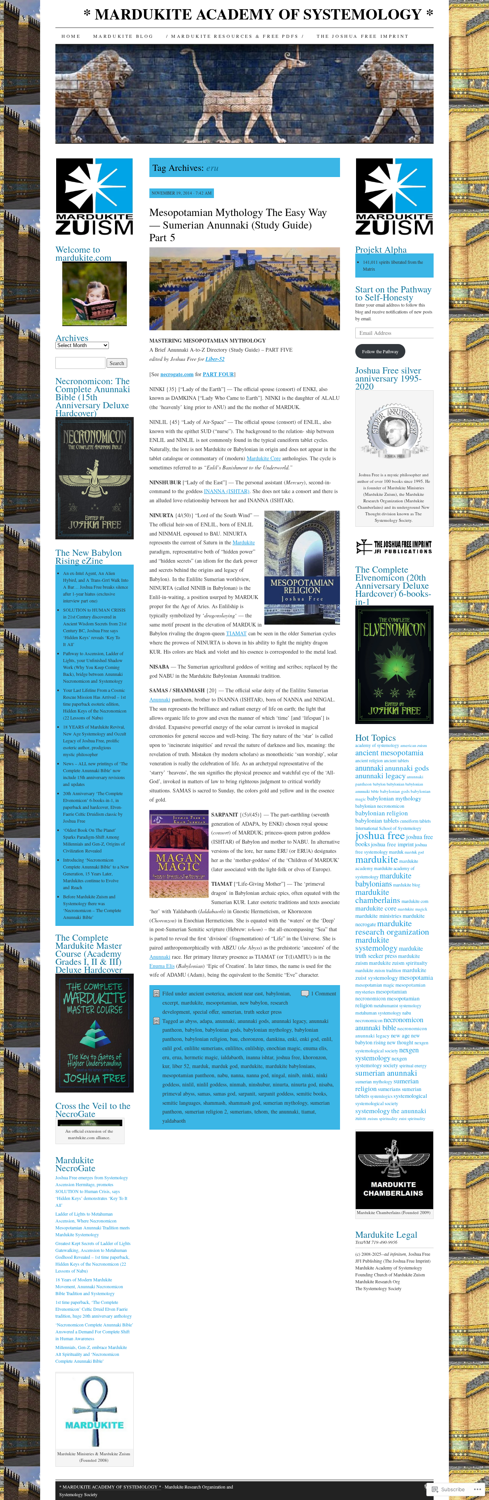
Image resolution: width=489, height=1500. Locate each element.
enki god (309, 1038)
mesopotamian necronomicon (381, 995)
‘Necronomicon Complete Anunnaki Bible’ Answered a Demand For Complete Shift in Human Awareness (94, 1331)
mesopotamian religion (387, 1002)
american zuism (413, 745)
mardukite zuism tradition (378, 970)
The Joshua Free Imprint (363, 36)
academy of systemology (377, 745)
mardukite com (415, 901)
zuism (360, 1118)
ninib (293, 1075)
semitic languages (181, 1102)
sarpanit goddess (275, 1093)
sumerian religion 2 (206, 1111)
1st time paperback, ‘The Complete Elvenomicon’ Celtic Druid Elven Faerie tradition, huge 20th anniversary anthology (93, 1309)
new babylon (253, 1002)
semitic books (311, 1093)
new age (400, 1035)
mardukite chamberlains (377, 895)
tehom (261, 1111)
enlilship (254, 1048)
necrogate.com (177, 374)
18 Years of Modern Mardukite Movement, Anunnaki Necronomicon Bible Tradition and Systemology (89, 1286)
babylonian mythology (267, 1029)
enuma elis (314, 1048)
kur (165, 1066)
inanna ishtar (259, 1057)
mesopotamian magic (374, 985)
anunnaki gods (253, 1020)
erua (176, 1057)
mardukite (192, 1002)
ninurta (280, 1084)
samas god (224, 1093)
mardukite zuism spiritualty (398, 962)
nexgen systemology (387, 1053)
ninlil (188, 1084)
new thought (400, 1042)
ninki (307, 1075)
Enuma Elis (162, 965)
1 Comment (323, 993)
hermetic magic (201, 1057)
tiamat (308, 1111)
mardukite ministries (378, 915)
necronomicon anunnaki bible (389, 1023)
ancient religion (369, 760)
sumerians (240, 1111)
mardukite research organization (392, 927)
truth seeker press (263, 1011)
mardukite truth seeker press (389, 951)
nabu (222, 1075)
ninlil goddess (212, 1084)
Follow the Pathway (380, 351)
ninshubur (259, 1084)
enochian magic (283, 1048)
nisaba (325, 1084)
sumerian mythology (285, 1102)
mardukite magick (412, 909)
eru (165, 1057)
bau (234, 1038)
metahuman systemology (378, 1013)
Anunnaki (159, 699)
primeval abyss (178, 1093)
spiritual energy (413, 1065)
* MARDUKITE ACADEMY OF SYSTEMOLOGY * (258, 13)
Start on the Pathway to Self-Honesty (393, 293)
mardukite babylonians (290, 1066)
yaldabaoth (174, 1120)
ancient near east (245, 993)
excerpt (170, 1002)
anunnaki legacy (289, 1020)
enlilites (233, 1048)
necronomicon (368, 1020)
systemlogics (381, 1096)
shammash (214, 1102)
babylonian (278, 993)
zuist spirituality (412, 1118)
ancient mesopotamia (389, 752)
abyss (191, 1020)
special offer (206, 1011)
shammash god (244, 1102)
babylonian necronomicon (379, 806)
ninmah (238, 1084)
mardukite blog (406, 885)
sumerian (231, 1011)
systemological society (376, 1103)
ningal (278, 1075)
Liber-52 (215, 359)
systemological (410, 1095)
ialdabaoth (232, 1057)
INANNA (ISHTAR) (226, 491)
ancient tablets (396, 760)
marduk (200, 1066)
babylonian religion (206, 1038)
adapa (206, 1020)
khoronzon (314, 1057)
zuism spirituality (383, 1118)
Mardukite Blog (123, 36)
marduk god (225, 1066)
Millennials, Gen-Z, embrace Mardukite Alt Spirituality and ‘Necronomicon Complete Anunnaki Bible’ (91, 1354)
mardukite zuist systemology (390, 973)
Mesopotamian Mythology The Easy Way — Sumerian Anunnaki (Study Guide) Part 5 (238, 224)
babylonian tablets (377, 820)
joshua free (288, 1057)
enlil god (171, 1048)
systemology (372, 1110)
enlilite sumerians (203, 1048)
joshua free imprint (392, 844)
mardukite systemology (376, 943)
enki (292, 1038)
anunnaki (225, 1020)
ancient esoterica (206, 993)
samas (204, 1093)
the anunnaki (284, 1111)
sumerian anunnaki (386, 1072)
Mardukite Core (264, 458)
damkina (275, 1038)
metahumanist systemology (397, 1005)
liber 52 (180, 1066)
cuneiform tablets (415, 821)
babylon (193, 1029)
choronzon (252, 1038)
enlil (326, 1038)
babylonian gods (222, 1029)
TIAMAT (236, 633)
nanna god (257, 1075)
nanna (237, 1075)
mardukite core (376, 907)
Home (71, 36)
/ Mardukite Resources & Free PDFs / (235, 36)
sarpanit (246, 1093)
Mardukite (244, 542)
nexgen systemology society (381, 1062)
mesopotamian (221, 1002)
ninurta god (303, 1084)
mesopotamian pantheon (188, 1075)
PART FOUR (218, 374)
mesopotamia (416, 977)
